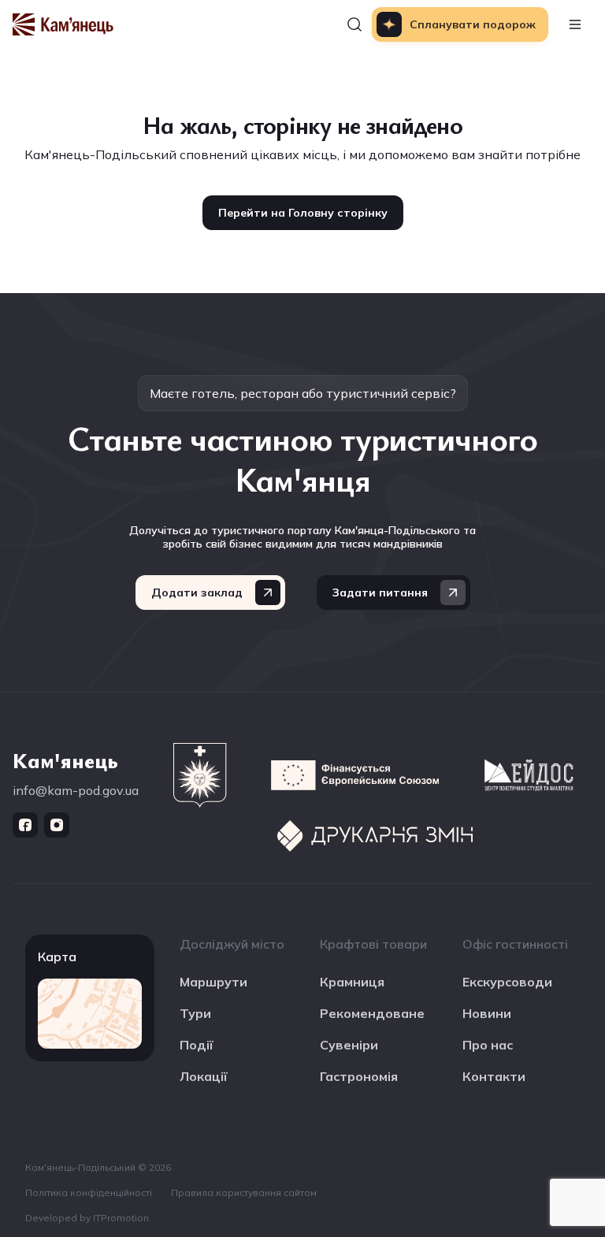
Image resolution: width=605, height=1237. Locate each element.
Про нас (487, 1045)
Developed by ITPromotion (87, 1218)
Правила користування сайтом (244, 1192)
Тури (195, 1013)
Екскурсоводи (507, 982)
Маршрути (213, 982)
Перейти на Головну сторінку (303, 213)
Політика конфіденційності (88, 1192)
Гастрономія (359, 1076)
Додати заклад (197, 592)
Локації (204, 1076)
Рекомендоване (372, 1013)
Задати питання (380, 592)
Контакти (493, 1076)
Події (196, 1045)
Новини (486, 1013)
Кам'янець (65, 760)
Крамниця (352, 982)
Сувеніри (349, 1045)
